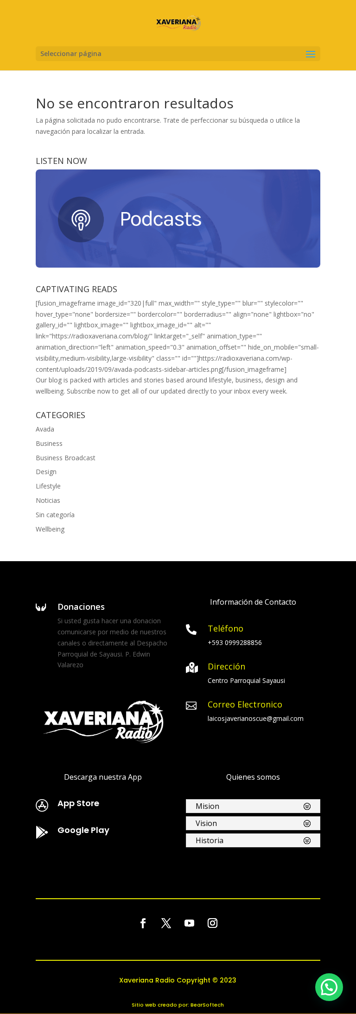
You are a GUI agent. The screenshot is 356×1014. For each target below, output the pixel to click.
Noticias (48, 500)
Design (46, 471)
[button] (329, 987)
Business (49, 443)
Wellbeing (50, 529)
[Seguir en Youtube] (189, 923)
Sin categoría (55, 514)
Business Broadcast (65, 457)
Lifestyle (48, 486)
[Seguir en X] (166, 923)
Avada (45, 429)
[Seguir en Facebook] (143, 923)
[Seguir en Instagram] (212, 923)
